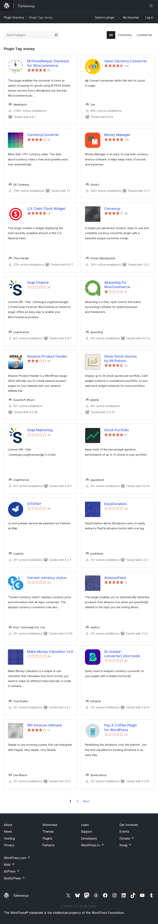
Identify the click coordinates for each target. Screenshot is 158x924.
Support (86, 831)
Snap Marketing (40, 430)
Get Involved (128, 825)
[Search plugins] (56, 35)
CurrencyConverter (43, 135)
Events (124, 831)
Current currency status (46, 578)
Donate (126, 838)
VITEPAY (34, 504)
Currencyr (112, 209)
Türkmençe (21, 895)
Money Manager (117, 135)
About (8, 825)
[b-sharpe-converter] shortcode (122, 654)
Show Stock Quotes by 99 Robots (120, 358)
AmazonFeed (115, 578)
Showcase (49, 825)
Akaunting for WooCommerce (117, 284)
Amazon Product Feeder (47, 356)
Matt (9, 864)
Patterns (48, 845)
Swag (125, 845)
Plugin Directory (14, 17)
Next (86, 801)
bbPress (11, 871)
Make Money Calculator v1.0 (50, 652)
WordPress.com (17, 858)
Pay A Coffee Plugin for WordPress (120, 727)
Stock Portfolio (116, 430)
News (8, 831)
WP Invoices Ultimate (44, 725)
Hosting (9, 838)
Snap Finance (38, 282)
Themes (48, 831)
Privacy (9, 845)
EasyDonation (115, 504)
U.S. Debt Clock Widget (46, 209)
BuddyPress (14, 878)
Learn (85, 825)
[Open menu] (152, 6)
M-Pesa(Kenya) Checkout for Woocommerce (48, 63)
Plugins (47, 838)
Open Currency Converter (125, 61)
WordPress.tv (92, 845)
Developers (89, 838)
